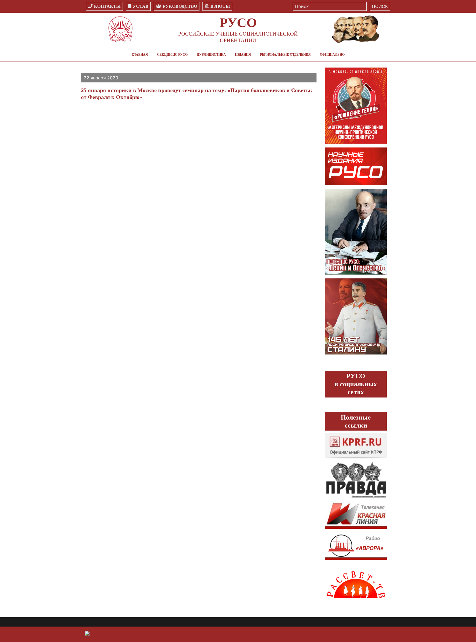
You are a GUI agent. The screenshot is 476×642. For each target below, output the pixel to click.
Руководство (180, 6)
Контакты (107, 6)
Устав (140, 6)
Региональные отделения (285, 55)
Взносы (220, 6)
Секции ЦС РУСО (172, 55)
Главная (140, 55)
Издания (243, 55)
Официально (332, 55)
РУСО (238, 22)
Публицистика (211, 55)
